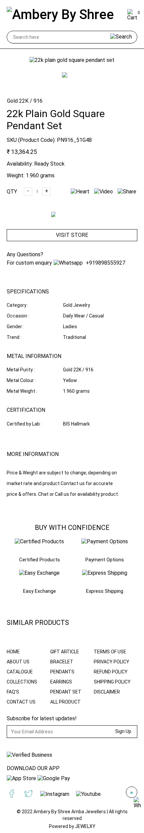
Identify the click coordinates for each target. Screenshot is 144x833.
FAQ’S (13, 692)
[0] (132, 17)
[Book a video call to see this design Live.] (102, 191)
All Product (65, 702)
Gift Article (64, 651)
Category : (17, 305)
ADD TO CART (76, 220)
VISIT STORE (72, 235)
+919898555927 (104, 263)
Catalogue (20, 671)
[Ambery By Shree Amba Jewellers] (66, 15)
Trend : (14, 337)
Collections (22, 681)
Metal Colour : (21, 380)
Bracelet (61, 661)
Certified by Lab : (24, 424)
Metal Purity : (21, 369)
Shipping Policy (112, 681)
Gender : (15, 326)
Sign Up (123, 731)
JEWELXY (85, 826)
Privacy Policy (111, 661)
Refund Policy (111, 671)
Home (13, 651)
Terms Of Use (110, 651)
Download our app (33, 768)
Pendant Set (65, 692)
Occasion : (18, 315)
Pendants (62, 671)
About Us (18, 661)
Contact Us (21, 702)
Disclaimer (107, 692)
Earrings (61, 681)
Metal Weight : (22, 391)
